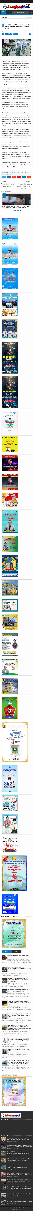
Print (10, 34)
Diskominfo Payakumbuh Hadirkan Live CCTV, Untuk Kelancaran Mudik (18, 990)
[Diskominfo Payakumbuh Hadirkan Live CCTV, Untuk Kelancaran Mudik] (4, 991)
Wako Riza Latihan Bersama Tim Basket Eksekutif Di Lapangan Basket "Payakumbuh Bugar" (19, 1002)
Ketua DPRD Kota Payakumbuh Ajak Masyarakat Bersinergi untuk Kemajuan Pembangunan (15, 207)
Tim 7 (10, 174)
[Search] (31, 12)
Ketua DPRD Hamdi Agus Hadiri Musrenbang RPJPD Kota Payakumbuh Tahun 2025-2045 (19, 1187)
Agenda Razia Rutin (10, 172)
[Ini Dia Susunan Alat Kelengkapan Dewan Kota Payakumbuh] (4, 957)
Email (16, 34)
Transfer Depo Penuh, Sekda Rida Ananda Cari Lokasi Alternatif (18, 1194)
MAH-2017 (19, 1209)
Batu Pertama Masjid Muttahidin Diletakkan (19, 1201)
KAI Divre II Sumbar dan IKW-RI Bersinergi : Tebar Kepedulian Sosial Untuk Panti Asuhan (19, 1145)
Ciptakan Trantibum (21, 172)
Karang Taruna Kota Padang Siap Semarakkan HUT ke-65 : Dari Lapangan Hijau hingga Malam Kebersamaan (18, 1139)
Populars (6, 951)
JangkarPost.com (9, 1208)
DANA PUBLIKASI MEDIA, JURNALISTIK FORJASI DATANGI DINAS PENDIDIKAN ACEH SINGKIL (18, 980)
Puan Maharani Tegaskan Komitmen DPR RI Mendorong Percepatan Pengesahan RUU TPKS (19, 1015)
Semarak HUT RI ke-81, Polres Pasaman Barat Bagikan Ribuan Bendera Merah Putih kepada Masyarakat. (19, 1174)
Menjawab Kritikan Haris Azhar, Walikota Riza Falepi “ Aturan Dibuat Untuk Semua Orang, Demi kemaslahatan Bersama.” (18, 1039)
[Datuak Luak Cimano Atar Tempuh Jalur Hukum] (4, 1051)
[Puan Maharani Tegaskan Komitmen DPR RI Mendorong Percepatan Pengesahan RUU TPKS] (4, 1016)
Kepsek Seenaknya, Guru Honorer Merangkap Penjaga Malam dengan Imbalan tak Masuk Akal (19, 968)
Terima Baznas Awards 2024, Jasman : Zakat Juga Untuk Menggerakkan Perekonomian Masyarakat (19, 1181)
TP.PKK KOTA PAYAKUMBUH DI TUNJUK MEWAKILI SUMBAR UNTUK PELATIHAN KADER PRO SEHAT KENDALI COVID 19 (18, 1062)
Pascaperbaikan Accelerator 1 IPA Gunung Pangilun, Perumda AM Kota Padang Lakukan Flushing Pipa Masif (18, 1167)
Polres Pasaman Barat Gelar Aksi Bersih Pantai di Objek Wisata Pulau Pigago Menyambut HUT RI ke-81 (18, 1160)
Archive (16, 951)
